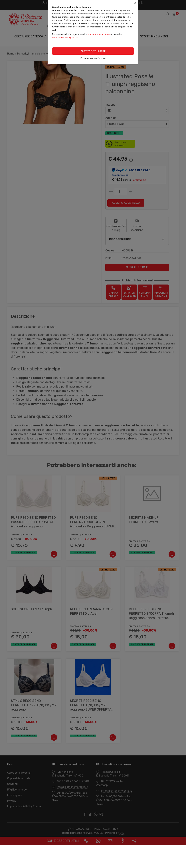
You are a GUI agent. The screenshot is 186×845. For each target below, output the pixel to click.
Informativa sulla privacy (65, 37)
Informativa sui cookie (99, 34)
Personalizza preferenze (93, 58)
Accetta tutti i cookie (93, 51)
